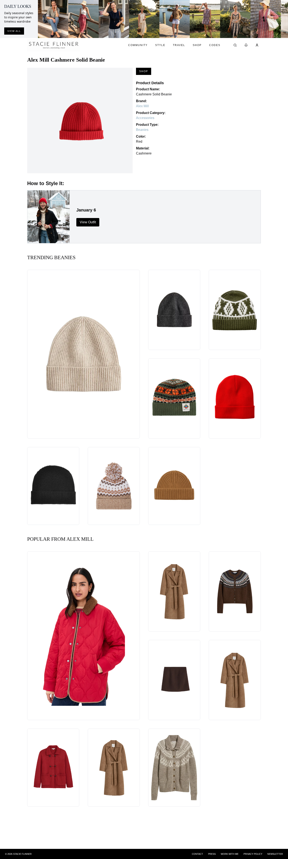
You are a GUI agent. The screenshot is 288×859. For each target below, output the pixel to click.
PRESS (212, 854)
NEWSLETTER (275, 854)
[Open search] (235, 45)
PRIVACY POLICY (253, 854)
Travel (179, 45)
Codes (214, 45)
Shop (197, 45)
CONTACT (197, 854)
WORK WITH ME (229, 854)
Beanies (142, 129)
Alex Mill (142, 106)
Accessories (145, 118)
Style (160, 45)
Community (138, 45)
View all (14, 31)
